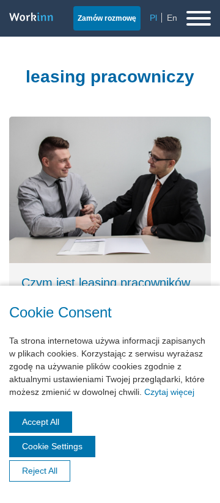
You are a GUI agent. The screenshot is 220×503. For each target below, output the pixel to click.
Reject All (39, 471)
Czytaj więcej (169, 392)
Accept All (40, 422)
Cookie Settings (52, 446)
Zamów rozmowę (107, 18)
